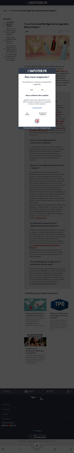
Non (31, 90)
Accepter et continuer (43, 113)
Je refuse (27, 113)
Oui (42, 90)
